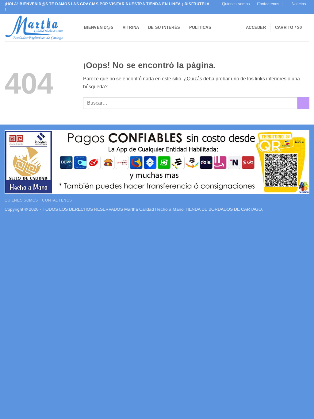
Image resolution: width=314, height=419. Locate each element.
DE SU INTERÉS (164, 27)
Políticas (200, 27)
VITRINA (131, 27)
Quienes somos (236, 4)
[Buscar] (77, 27)
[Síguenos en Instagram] (306, 11)
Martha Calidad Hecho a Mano (154, 209)
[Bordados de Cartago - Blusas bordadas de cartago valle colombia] (35, 27)
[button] (296, 4)
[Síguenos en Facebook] (300, 11)
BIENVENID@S (98, 27)
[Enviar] (303, 103)
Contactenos (268, 4)
